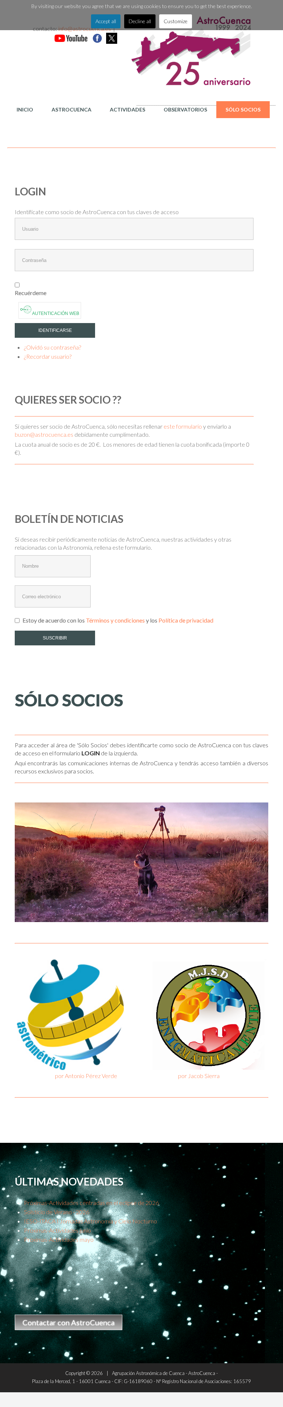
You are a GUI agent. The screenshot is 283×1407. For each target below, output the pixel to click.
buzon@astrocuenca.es (44, 434)
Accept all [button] (105, 21)
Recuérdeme (30, 292)
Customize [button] (176, 21)
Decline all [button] (140, 21)
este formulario (183, 426)
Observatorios (185, 109)
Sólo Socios (243, 109)
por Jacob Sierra (199, 1075)
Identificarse (55, 330)
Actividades (127, 109)
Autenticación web (55, 313)
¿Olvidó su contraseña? (52, 347)
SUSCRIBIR (55, 638)
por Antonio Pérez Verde (86, 1075)
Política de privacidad (185, 620)
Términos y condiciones (116, 620)
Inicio (25, 109)
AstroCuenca (71, 109)
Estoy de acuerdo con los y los (117, 620)
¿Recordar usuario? (47, 356)
